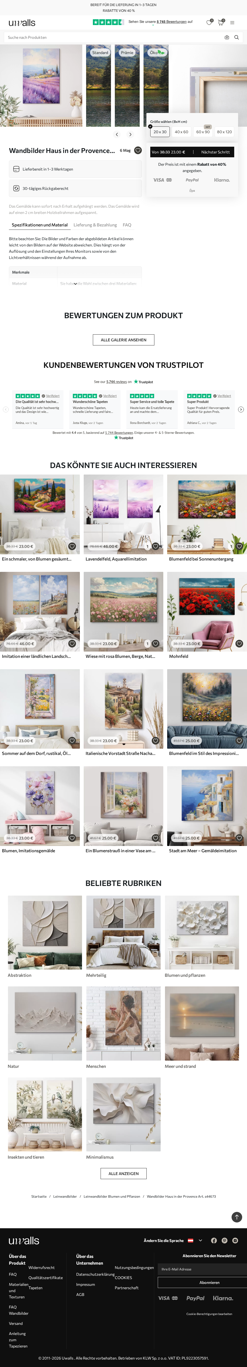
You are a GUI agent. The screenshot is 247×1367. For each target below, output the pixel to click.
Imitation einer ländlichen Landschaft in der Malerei (37, 656)
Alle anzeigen (124, 1173)
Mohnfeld (178, 656)
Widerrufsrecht (41, 1267)
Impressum (85, 1284)
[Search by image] (227, 37)
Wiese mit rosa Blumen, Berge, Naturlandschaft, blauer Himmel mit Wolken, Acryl (121, 656)
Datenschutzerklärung (95, 1274)
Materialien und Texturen (18, 1290)
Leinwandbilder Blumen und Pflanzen (112, 1196)
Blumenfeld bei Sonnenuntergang (201, 558)
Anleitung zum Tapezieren (18, 1339)
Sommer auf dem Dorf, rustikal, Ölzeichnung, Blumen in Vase (37, 753)
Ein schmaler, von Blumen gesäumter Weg (37, 558)
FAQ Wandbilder (18, 1310)
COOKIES (123, 1277)
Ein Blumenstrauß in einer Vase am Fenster (121, 850)
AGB (80, 1294)
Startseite (39, 1196)
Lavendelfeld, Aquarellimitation (116, 558)
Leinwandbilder (65, 1196)
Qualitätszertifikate (45, 1277)
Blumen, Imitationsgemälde (28, 850)
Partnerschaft (127, 1287)
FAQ (13, 1274)
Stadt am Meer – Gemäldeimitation (203, 850)
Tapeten (35, 1287)
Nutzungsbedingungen (134, 1267)
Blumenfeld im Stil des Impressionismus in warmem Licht (204, 753)
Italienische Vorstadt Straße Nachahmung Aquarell (121, 753)
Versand (16, 1323)
